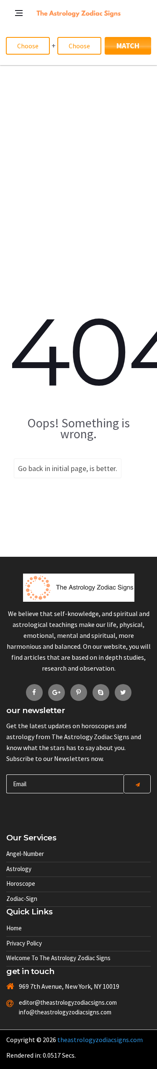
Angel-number (25, 854)
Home (14, 928)
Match (127, 45)
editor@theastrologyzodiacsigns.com (56, 1002)
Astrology (18, 869)
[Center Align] (137, 783)
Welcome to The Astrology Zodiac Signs (58, 958)
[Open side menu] (10, 69)
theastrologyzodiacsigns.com (100, 1039)
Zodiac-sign (21, 899)
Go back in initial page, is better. (67, 468)
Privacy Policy (24, 943)
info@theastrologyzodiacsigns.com (56, 1012)
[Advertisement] (78, 148)
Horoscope (20, 883)
